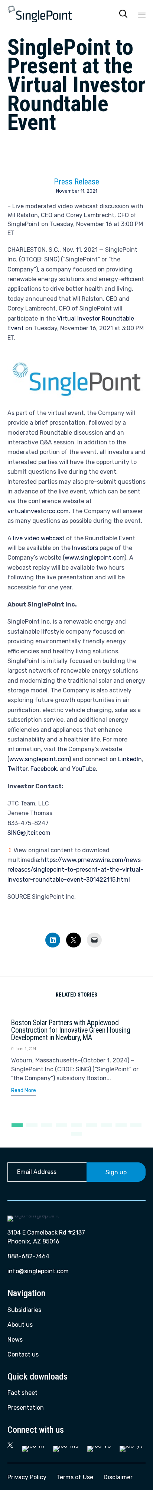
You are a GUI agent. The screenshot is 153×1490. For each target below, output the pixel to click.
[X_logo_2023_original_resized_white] (10, 1445)
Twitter (17, 768)
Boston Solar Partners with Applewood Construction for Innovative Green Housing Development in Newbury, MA (70, 1030)
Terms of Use (75, 1477)
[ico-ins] (65, 1445)
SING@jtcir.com (29, 832)
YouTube (84, 768)
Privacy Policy (26, 1477)
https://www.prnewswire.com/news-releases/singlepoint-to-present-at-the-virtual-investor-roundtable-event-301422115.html (75, 869)
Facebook (43, 768)
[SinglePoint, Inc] (39, 14)
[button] (23, 1091)
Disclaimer (118, 1477)
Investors (85, 547)
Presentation (25, 1407)
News (15, 1339)
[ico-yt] (131, 1445)
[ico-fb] (99, 1445)
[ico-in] (33, 1445)
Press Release (76, 181)
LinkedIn (130, 759)
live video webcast (39, 538)
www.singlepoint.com (94, 557)
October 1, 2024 (23, 1048)
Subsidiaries (24, 1309)
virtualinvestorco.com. (38, 511)
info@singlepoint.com (38, 1271)
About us (20, 1324)
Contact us (23, 1354)
